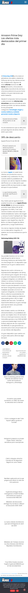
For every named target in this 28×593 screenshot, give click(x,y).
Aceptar (12, 590)
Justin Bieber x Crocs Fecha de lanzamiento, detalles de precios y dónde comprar (6, 353)
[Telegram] (19, 343)
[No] (26, 587)
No (17, 590)
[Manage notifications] (24, 590)
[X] (7, 343)
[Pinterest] (11, 343)
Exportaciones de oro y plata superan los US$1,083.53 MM (21, 353)
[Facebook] (3, 343)
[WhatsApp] (15, 343)
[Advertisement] (14, 19)
